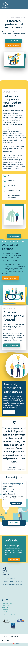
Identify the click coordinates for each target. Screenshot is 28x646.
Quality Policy (5, 607)
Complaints (5, 609)
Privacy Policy (5, 605)
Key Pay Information (7, 612)
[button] (25, 4)
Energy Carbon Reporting (8, 614)
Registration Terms (7, 603)
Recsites (18, 643)
